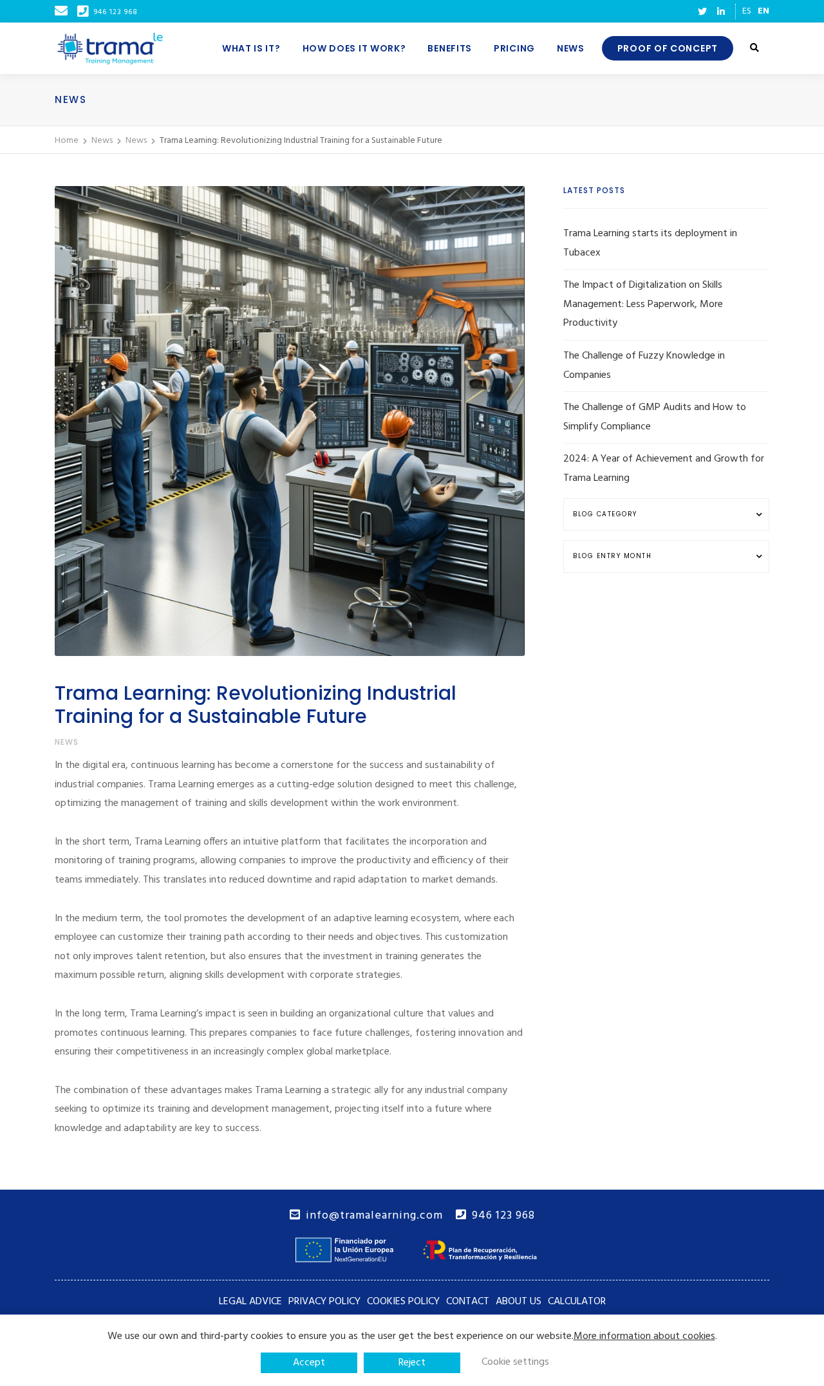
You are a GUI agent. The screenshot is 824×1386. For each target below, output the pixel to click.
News (67, 741)
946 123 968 (503, 1215)
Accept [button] (309, 1362)
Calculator (577, 1301)
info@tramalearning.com (374, 1215)
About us (518, 1301)
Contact (467, 1301)
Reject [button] (412, 1362)
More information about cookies (644, 1336)
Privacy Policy (324, 1301)
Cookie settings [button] (515, 1362)
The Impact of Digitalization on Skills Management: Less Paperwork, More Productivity (643, 304)
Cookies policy (403, 1301)
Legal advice (250, 1301)
